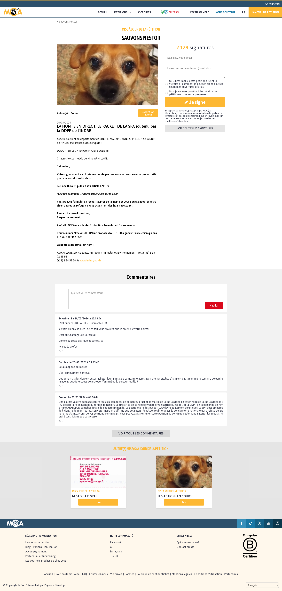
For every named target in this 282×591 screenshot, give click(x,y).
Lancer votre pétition (37, 542)
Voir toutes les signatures (195, 128)
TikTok (114, 556)
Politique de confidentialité (153, 574)
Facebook (115, 542)
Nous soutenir (225, 12)
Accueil (103, 12)
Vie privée (116, 574)
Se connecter (272, 4)
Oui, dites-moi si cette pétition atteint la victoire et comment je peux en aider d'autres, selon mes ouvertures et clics (196, 83)
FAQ (84, 574)
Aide (77, 574)
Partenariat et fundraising (40, 556)
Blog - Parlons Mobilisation (41, 546)
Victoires (144, 12)
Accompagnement (36, 551)
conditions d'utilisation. (177, 121)
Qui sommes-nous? (188, 542)
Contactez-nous (98, 574)
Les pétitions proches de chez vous (45, 560)
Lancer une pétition (265, 12)
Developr (60, 585)
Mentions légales (182, 574)
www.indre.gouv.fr (90, 260)
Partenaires (231, 574)
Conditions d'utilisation (208, 574)
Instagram (116, 551)
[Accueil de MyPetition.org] (13, 12)
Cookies (129, 574)
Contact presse (185, 546)
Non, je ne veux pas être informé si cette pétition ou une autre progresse (193, 93)
